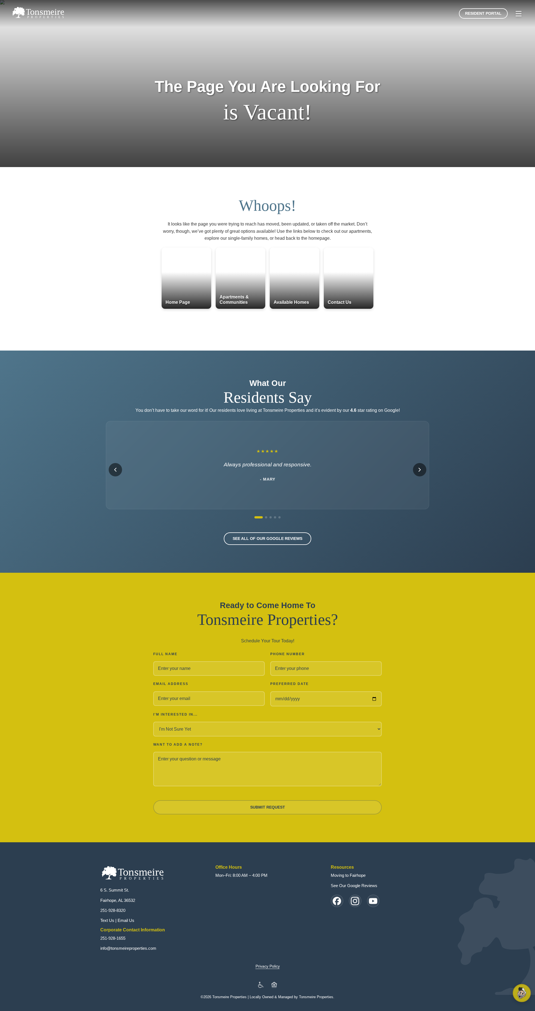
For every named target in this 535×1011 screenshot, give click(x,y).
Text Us (107, 920)
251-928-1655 (112, 938)
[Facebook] (337, 901)
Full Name (165, 654)
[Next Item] (419, 469)
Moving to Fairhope (348, 875)
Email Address (170, 684)
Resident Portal (483, 13)
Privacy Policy (268, 966)
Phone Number (287, 654)
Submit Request (267, 807)
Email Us (126, 920)
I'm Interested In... (175, 714)
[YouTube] (373, 901)
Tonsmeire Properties (316, 997)
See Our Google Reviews (354, 885)
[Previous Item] (115, 469)
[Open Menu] (518, 13)
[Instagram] (355, 901)
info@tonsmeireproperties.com (128, 948)
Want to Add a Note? (178, 744)
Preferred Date (289, 684)
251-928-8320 (112, 910)
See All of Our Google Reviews (267, 538)
